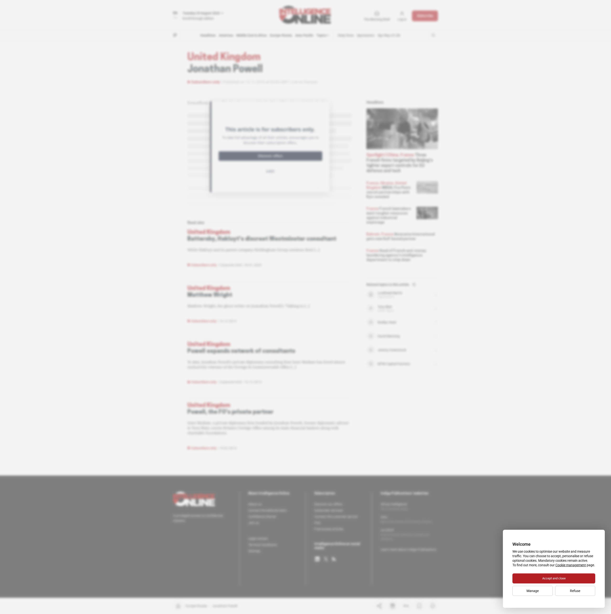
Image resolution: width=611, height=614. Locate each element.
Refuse (575, 591)
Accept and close (554, 578)
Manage (533, 591)
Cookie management (570, 565)
